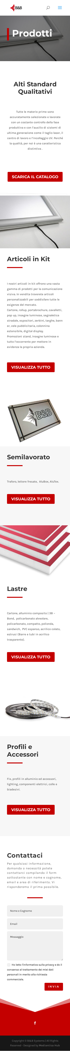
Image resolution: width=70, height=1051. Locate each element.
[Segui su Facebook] (35, 1023)
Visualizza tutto (30, 367)
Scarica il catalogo (35, 176)
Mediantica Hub (49, 1045)
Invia (54, 986)
